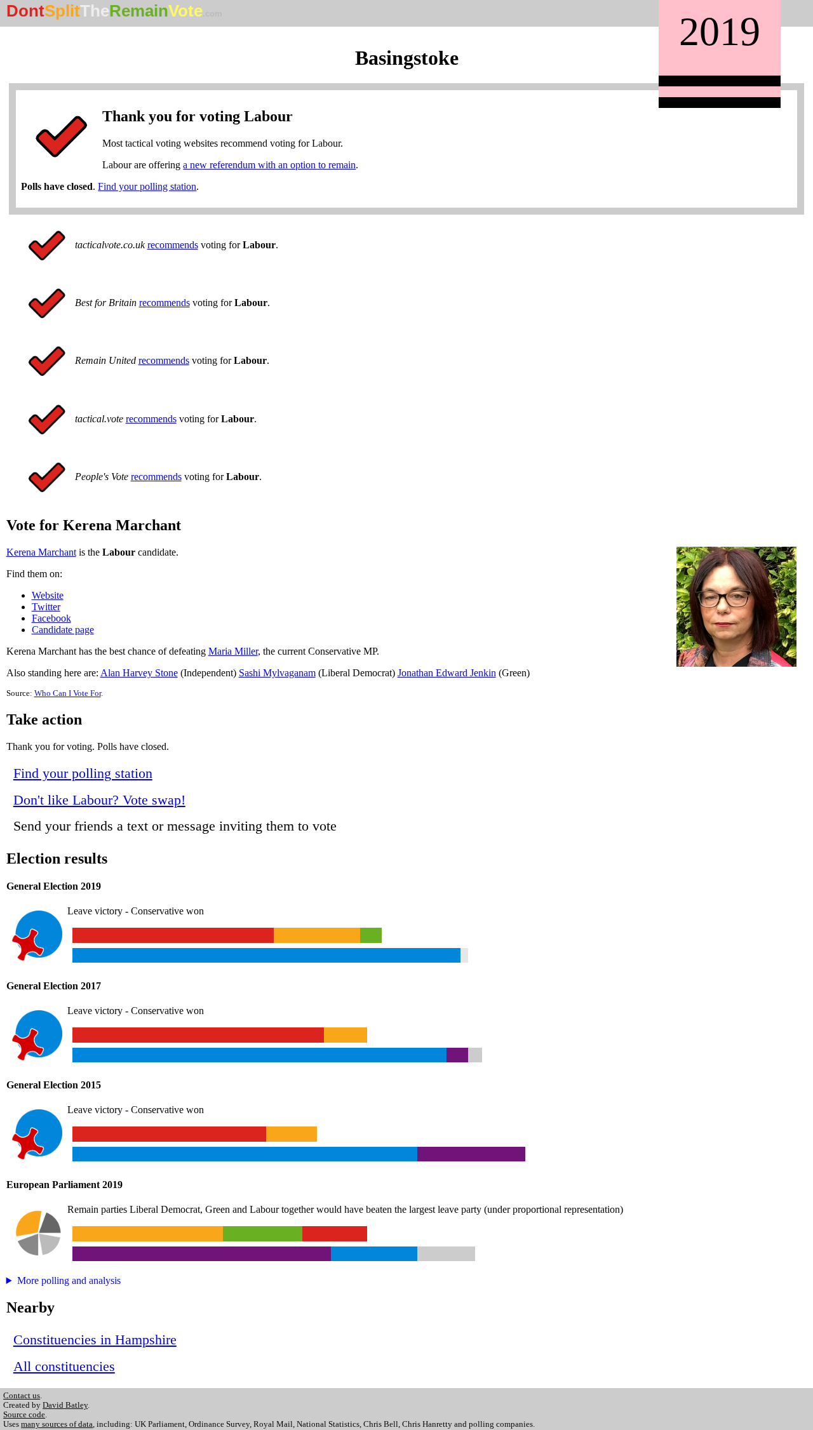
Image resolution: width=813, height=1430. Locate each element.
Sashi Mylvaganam (277, 672)
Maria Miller (233, 651)
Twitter (46, 606)
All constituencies (64, 1366)
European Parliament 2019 (64, 1184)
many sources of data (57, 1424)
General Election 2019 (53, 886)
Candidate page (63, 629)
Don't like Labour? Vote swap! (99, 800)
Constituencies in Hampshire (95, 1339)
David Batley (65, 1405)
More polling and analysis (69, 1280)
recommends (172, 244)
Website (48, 595)
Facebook (51, 618)
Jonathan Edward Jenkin (447, 672)
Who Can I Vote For (67, 693)
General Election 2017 (53, 985)
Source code (24, 1414)
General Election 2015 (53, 1084)
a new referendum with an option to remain (269, 164)
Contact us (21, 1395)
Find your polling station (147, 186)
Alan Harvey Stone (139, 672)
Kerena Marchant (41, 552)
